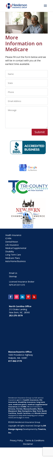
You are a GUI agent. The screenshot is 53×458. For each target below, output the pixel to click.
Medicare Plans (12, 258)
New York (37, 411)
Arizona (11, 409)
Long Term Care (13, 254)
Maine (40, 409)
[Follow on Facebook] (10, 297)
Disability (9, 251)
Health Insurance (13, 235)
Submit (40, 132)
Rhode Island (41, 413)
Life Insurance (12, 245)
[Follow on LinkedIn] (22, 297)
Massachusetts (30, 409)
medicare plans (20, 404)
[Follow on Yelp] (34, 297)
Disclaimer (28, 444)
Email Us (13, 273)
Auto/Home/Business (15, 261)
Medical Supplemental (15, 248)
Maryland (12, 411)
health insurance (30, 400)
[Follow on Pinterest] (28, 297)
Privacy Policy (16, 440)
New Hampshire (25, 411)
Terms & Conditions (34, 440)
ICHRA (8, 238)
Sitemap (13, 276)
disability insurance (26, 402)
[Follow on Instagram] (16, 297)
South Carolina (23, 413)
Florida (19, 409)
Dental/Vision (11, 241)
